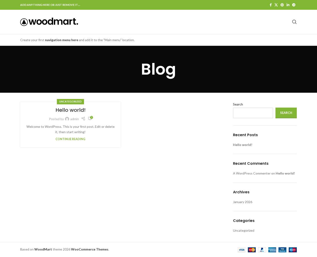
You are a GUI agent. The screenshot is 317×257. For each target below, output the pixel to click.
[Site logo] (49, 21)
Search (238, 104)
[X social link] (276, 5)
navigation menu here (61, 40)
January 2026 (242, 202)
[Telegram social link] (294, 5)
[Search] (294, 21)
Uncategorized (70, 101)
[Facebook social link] (270, 5)
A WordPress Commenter (252, 173)
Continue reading (70, 139)
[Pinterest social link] (282, 5)
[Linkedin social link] (288, 5)
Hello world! (70, 110)
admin (74, 119)
